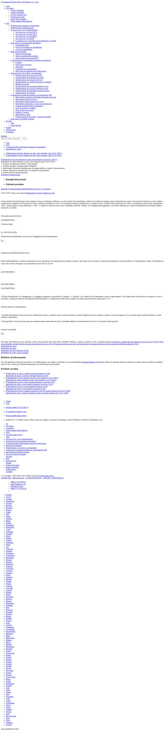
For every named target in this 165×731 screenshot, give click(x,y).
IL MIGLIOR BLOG (33, 478)
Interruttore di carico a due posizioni (14, 353)
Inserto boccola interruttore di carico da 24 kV (36, 344)
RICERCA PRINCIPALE (53, 478)
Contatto (9, 472)
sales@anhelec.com (16, 412)
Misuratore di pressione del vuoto (67, 344)
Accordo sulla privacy (45, 476)
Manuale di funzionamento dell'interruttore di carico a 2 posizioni (25, 189)
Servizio (9, 456)
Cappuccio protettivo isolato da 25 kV (124, 344)
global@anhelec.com (91, 362)
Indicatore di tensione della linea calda (94, 344)
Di (7, 424)
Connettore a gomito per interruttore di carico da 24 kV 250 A (135, 342)
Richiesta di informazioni (10, 175)
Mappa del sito (18, 478)
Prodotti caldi (6, 478)
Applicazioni (11, 469)
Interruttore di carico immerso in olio (41, 193)
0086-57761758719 (17, 407)
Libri (8, 145)
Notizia (8, 463)
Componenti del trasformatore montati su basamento (25, 147)
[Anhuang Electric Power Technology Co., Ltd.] (20, 2)
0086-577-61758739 (18, 488)
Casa (8, 143)
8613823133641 (16, 416)
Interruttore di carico (13, 149)
